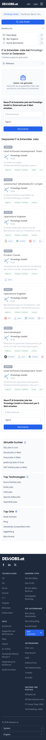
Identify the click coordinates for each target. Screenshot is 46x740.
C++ (3, 598)
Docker (5, 593)
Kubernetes (7, 612)
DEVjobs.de (30, 694)
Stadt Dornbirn (9, 669)
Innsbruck (6, 626)
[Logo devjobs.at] (10, 4)
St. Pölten (6, 649)
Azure (4, 588)
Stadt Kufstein (10, 516)
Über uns (29, 648)
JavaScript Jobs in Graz (13, 462)
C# (3, 578)
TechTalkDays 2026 (33, 709)
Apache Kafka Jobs (11, 497)
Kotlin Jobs (8, 487)
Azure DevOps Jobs (12, 482)
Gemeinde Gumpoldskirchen (16, 526)
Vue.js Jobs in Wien (12, 457)
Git (3, 583)
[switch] (40, 35)
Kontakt (28, 677)
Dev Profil (29, 583)
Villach (5, 644)
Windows (6, 607)
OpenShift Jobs (10, 502)
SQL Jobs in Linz (10, 447)
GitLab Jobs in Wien (12, 452)
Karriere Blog (31, 578)
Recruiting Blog (32, 621)
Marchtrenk (8, 536)
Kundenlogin (31, 626)
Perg (5, 521)
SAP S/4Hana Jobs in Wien (15, 467)
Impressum (30, 652)
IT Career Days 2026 (34, 704)
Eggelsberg (8, 531)
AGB (27, 657)
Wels (4, 639)
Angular (5, 603)
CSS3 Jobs (7, 492)
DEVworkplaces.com (34, 699)
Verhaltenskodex (33, 667)
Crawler (28, 672)
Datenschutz (31, 662)
